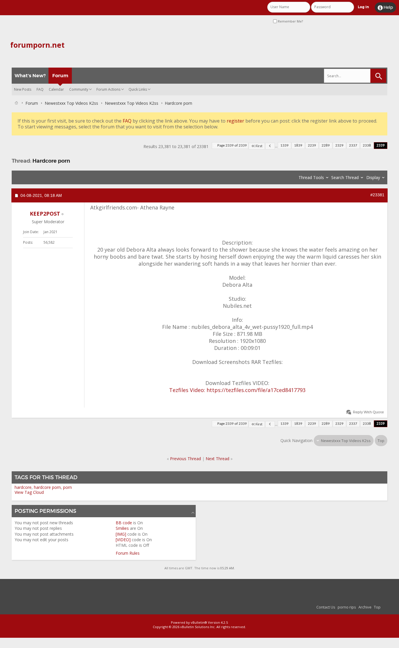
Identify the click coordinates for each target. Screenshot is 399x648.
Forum (60, 76)
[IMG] (121, 534)
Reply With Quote (368, 412)
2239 (312, 145)
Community (78, 89)
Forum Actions (108, 89)
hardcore (23, 487)
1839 (298, 145)
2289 (326, 145)
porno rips (347, 607)
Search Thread (345, 177)
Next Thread (217, 458)
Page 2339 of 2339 (232, 145)
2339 (381, 145)
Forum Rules (128, 553)
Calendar (56, 89)
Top (381, 440)
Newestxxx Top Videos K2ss (71, 103)
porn (67, 487)
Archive (365, 607)
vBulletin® (199, 622)
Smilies (122, 528)
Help (385, 8)
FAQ (40, 89)
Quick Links (138, 89)
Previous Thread (185, 458)
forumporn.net (37, 45)
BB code (124, 522)
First (259, 146)
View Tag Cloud (29, 492)
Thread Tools (311, 177)
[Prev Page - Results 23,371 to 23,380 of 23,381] (270, 146)
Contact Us (325, 607)
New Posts (22, 89)
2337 (353, 145)
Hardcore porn (51, 160)
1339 (284, 145)
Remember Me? (290, 21)
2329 (339, 145)
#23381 (377, 194)
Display (373, 177)
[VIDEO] (123, 539)
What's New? (30, 76)
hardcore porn (47, 487)
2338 (367, 145)
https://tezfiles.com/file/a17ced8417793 (256, 389)
